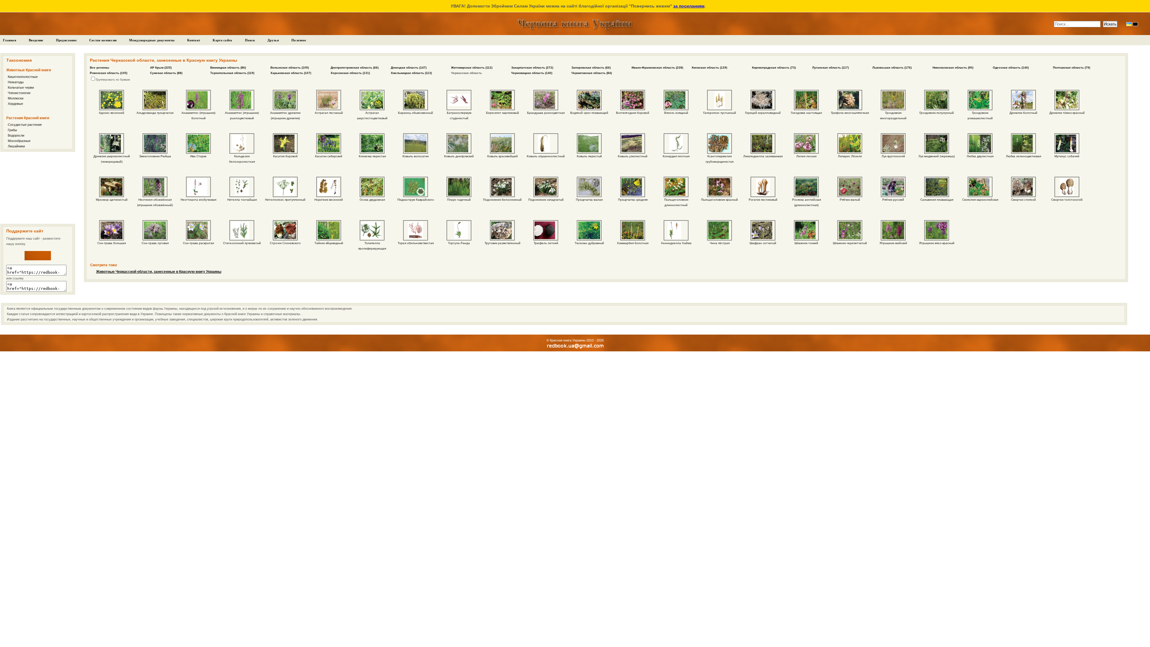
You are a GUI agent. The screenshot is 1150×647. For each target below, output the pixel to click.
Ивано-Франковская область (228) (657, 67)
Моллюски (15, 98)
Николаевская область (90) (953, 67)
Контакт (193, 40)
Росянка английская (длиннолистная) (806, 202)
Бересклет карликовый (502, 112)
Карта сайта (222, 40)
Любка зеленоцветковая (1023, 156)
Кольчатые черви (21, 87)
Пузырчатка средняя (632, 199)
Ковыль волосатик (415, 156)
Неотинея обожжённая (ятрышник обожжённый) (155, 202)
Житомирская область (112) (471, 67)
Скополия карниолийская (980, 199)
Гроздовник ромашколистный (980, 115)
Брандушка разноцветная (546, 112)
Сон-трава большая (111, 243)
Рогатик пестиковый (763, 199)
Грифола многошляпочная (850, 112)
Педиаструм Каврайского (415, 199)
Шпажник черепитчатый (850, 243)
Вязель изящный (676, 112)
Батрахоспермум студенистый (459, 115)
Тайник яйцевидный (328, 243)
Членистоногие (19, 93)
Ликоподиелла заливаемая (763, 156)
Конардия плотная (676, 156)
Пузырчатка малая (589, 199)
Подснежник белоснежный (502, 199)
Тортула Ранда (459, 243)
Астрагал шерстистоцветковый (372, 115)
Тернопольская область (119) (232, 73)
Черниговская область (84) (591, 73)
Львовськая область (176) (892, 67)
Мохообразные (19, 141)
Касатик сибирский (328, 156)
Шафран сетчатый (763, 243)
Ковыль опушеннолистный (546, 156)
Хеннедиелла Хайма (676, 243)
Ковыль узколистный (632, 156)
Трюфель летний (546, 243)
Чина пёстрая (720, 243)
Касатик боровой (285, 156)
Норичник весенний (328, 199)
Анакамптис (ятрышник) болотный (198, 115)
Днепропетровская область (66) (355, 67)
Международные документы (152, 40)
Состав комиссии (103, 40)
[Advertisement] (38, 188)
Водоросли (16, 135)
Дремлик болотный (1023, 112)
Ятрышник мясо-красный (936, 243)
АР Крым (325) (161, 67)
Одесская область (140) (1011, 67)
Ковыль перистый (589, 156)
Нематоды (16, 82)
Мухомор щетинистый (112, 199)
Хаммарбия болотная (632, 243)
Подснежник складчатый (546, 199)
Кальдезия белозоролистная (242, 159)
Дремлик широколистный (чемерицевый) (111, 159)
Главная (9, 40)
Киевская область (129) (709, 67)
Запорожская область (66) (591, 67)
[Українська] (1129, 24)
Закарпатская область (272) (532, 67)
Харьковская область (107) (290, 73)
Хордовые (15, 103)
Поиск (250, 40)
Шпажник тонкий (806, 243)
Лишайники (16, 146)
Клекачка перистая (372, 156)
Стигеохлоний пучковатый (242, 243)
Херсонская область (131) (350, 73)
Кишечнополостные (23, 76)
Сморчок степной (1023, 199)
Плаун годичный (459, 199)
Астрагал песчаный (329, 112)
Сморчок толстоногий (1067, 199)
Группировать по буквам (113, 79)
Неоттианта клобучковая (198, 199)
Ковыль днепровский (459, 156)
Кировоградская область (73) (774, 67)
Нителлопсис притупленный (285, 199)
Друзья (273, 40)
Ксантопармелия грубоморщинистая (719, 159)
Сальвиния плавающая (936, 199)
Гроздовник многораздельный (893, 115)
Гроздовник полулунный (936, 112)
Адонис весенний (111, 112)
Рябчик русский (893, 199)
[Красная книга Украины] (38, 259)
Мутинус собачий (1066, 156)
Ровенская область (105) (108, 73)
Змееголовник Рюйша (155, 156)
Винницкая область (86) (228, 67)
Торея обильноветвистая (416, 243)
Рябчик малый (850, 199)
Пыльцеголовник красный (719, 199)
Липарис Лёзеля (850, 156)
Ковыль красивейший (502, 156)
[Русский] (1135, 24)
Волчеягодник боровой (632, 112)
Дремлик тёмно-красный (1067, 112)
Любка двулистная (980, 156)
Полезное (298, 40)
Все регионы (99, 67)
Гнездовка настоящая (806, 112)
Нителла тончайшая (242, 199)
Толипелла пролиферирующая (372, 245)
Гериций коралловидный (763, 112)
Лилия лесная (806, 156)
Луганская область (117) (830, 67)
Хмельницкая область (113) (411, 73)
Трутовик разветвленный (502, 243)
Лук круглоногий (893, 156)
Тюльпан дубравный (589, 243)
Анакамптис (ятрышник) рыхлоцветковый (242, 115)
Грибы (12, 130)
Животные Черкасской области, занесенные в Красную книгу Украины (158, 272)
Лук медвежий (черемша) (937, 156)
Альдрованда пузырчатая (155, 112)
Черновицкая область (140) (531, 73)
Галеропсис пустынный (719, 112)
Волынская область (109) (289, 67)
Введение (36, 40)
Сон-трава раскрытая (198, 243)
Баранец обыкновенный (415, 112)
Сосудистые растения (25, 124)
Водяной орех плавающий (589, 112)
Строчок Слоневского (285, 243)
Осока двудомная (372, 199)
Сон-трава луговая (155, 243)
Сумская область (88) (166, 73)
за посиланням (688, 6)
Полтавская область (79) (1071, 67)
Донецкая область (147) (408, 67)
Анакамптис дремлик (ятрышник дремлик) (285, 115)
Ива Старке (198, 156)
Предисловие (66, 40)
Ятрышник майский (893, 243)
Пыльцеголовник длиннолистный (676, 202)
